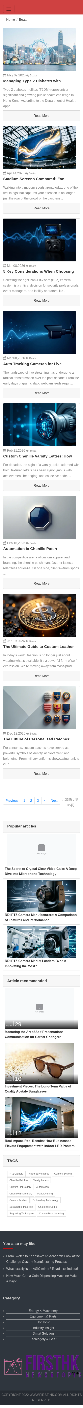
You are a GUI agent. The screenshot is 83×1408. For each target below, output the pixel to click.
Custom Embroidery (20, 1187)
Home (10, 19)
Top (73, 1373)
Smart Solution (43, 1333)
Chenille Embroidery (20, 1193)
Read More (42, 115)
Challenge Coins (47, 1207)
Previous (12, 800)
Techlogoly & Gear (43, 1339)
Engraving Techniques (21, 1213)
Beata (23, 19)
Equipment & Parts (43, 1316)
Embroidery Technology (45, 1200)
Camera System (63, 1173)
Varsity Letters (41, 1180)
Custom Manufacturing (51, 1213)
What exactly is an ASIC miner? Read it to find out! (42, 1268)
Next (54, 800)
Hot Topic (43, 1322)
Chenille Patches (18, 1180)
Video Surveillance (38, 1173)
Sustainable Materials (21, 1207)
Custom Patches (18, 1200)
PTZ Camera (16, 1173)
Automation (42, 1187)
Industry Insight (43, 1328)
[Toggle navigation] (9, 9)
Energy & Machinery (43, 1310)
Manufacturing (45, 1193)
